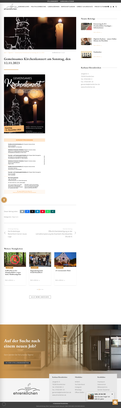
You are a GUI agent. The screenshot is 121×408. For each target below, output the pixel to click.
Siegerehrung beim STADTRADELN (36, 271)
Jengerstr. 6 (56, 382)
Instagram (78, 387)
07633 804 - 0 (59, 387)
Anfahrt (77, 382)
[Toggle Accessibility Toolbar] (4, 200)
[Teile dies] (27, 211)
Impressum (101, 382)
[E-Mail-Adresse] (113, 6)
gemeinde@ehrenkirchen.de (61, 392)
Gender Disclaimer (104, 390)
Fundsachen (97, 52)
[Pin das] (42, 211)
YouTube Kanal (80, 384)
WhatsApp (78, 390)
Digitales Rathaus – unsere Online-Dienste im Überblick (105, 40)
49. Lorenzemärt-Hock (63, 270)
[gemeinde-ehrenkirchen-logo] (11, 7)
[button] (116, 6)
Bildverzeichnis (102, 387)
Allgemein (15, 217)
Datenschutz (102, 384)
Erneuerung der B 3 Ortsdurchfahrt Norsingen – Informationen (103, 26)
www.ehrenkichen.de (59, 395)
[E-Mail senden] (22, 211)
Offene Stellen (79, 392)
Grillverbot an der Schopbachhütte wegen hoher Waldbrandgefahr (13, 272)
